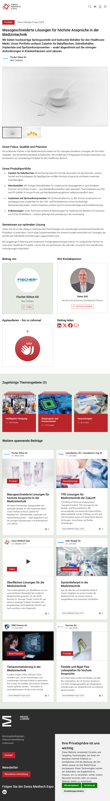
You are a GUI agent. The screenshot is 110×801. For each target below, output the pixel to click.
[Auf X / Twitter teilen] (65, 325)
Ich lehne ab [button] (89, 785)
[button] (12, 132)
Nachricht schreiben (84, 306)
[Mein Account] (100, 7)
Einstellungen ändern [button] (74, 791)
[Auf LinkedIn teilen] (59, 325)
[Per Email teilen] (76, 325)
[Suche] (90, 7)
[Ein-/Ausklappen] (105, 7)
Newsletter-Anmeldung (16, 774)
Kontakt (9, 755)
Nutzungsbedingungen (13, 736)
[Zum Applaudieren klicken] (27, 348)
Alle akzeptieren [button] (71, 785)
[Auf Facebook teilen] (70, 325)
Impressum (8, 743)
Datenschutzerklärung (13, 739)
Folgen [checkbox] (29, 307)
